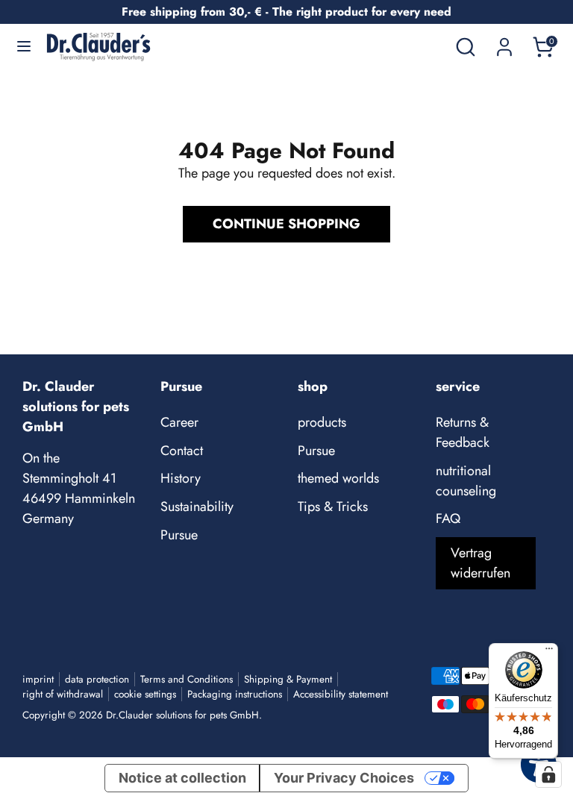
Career (179, 422)
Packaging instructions (234, 694)
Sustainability (197, 506)
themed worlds (338, 478)
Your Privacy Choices (344, 778)
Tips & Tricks (333, 506)
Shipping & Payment (288, 679)
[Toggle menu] (24, 47)
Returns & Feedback (462, 432)
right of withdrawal (62, 694)
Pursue (179, 535)
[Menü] (549, 652)
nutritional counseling (466, 481)
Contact (181, 450)
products (322, 422)
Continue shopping (286, 224)
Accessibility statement (340, 694)
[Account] (504, 41)
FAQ (448, 518)
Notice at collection (182, 778)
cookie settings (145, 694)
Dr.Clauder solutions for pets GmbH (182, 715)
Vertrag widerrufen (480, 563)
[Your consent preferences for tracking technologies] (548, 774)
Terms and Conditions (186, 679)
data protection (97, 679)
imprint (38, 679)
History (180, 478)
